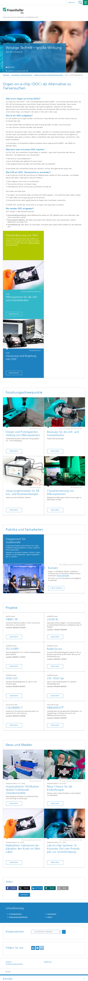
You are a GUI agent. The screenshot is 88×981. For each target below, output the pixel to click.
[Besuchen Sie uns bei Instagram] (42, 948)
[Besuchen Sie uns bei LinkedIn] (33, 948)
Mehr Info (13, 314)
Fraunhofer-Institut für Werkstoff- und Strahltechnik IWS (20, 17)
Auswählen (64, 932)
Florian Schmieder (63, 576)
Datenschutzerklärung (14, 964)
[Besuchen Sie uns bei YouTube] (37, 948)
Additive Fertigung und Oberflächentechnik (48, 75)
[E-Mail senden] (24, 578)
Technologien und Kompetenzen (22, 75)
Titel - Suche (80, 2)
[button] (6, 67)
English (71, 2)
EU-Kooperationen (15, 914)
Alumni (49, 917)
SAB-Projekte (51, 914)
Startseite (6, 75)
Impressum (47, 962)
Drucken (24, 895)
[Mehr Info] (23, 275)
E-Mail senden (56, 588)
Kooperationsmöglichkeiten (18, 917)
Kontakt (9, 962)
